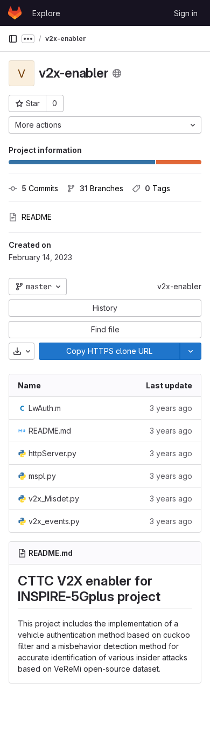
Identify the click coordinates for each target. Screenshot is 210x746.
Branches (101, 188)
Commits (40, 188)
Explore (46, 13)
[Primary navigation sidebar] (13, 38)
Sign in (186, 13)
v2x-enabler (179, 286)
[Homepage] (15, 13)
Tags (157, 188)
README (37, 216)
